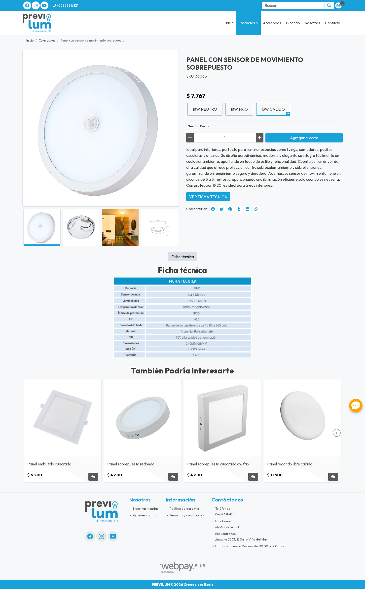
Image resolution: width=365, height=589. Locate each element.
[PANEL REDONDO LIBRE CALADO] (302, 417)
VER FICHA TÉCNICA (208, 196)
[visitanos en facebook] (27, 5)
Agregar (304, 137)
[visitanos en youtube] (44, 5)
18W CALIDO (273, 109)
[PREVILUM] (47, 23)
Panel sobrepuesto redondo (130, 463)
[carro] (338, 5)
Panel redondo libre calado (289, 463)
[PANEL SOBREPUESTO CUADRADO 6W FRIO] (222, 417)
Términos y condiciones (186, 515)
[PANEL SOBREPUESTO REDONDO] (142, 417)
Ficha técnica (182, 256)
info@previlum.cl (227, 527)
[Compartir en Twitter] (221, 209)
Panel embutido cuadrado (49, 463)
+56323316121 (67, 5)
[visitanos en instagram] (36, 5)
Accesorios (272, 23)
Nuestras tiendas (145, 508)
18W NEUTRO (205, 109)
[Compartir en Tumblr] (239, 209)
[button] (248, 23)
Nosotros (312, 23)
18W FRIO (239, 109)
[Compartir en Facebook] (213, 209)
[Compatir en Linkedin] (248, 209)
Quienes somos (144, 515)
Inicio (229, 23)
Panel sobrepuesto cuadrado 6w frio (218, 463)
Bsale (209, 584)
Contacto (332, 23)
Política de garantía (184, 508)
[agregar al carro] (93, 477)
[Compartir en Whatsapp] (256, 209)
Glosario (293, 23)
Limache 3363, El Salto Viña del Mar (241, 539)
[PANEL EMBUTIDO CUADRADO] (62, 417)
